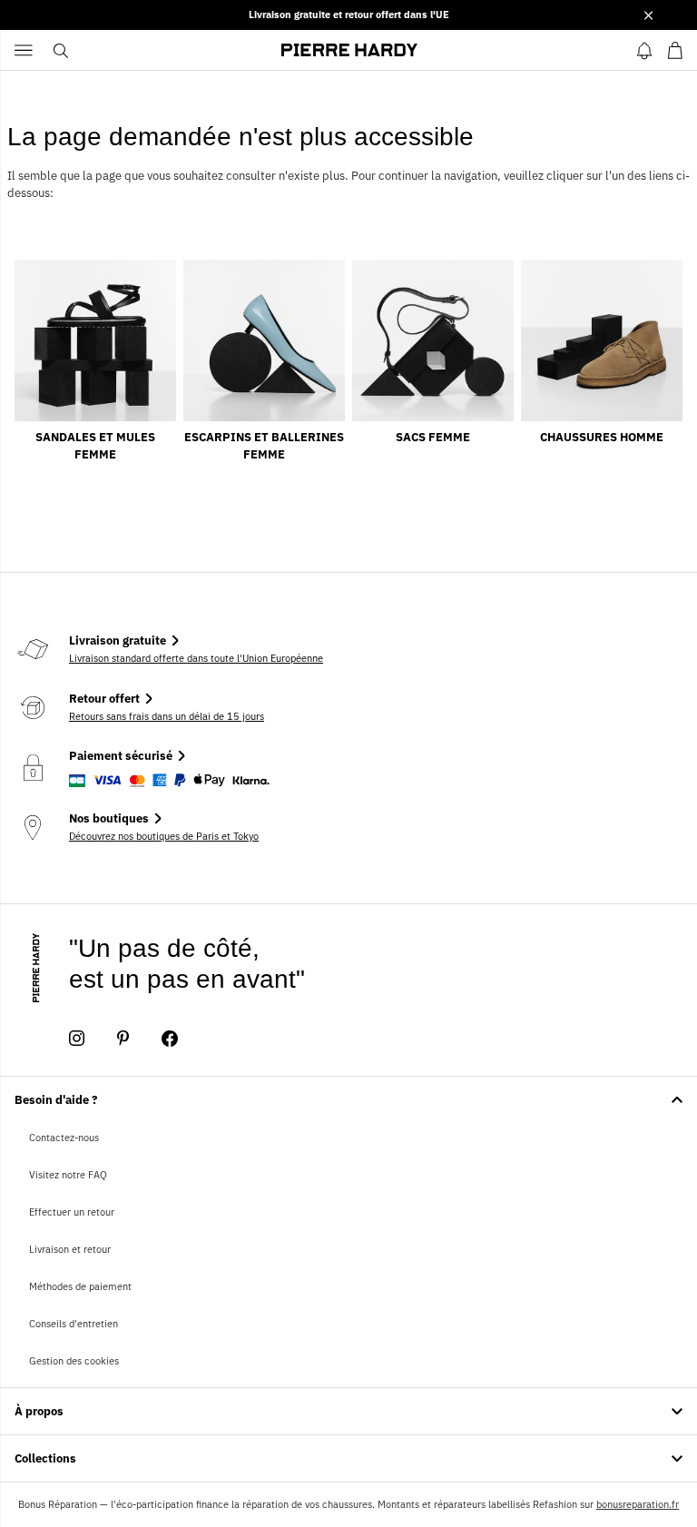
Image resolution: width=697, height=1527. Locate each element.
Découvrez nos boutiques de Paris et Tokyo (164, 836)
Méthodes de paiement (80, 1286)
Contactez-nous (64, 1137)
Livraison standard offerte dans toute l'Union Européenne (196, 658)
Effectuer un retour (71, 1212)
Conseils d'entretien (73, 1323)
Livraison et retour (70, 1249)
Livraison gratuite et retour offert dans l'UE (349, 14)
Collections (45, 1458)
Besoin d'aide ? (56, 1100)
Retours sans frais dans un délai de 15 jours (166, 716)
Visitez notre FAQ (68, 1174)
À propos (39, 1411)
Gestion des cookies (74, 1361)
